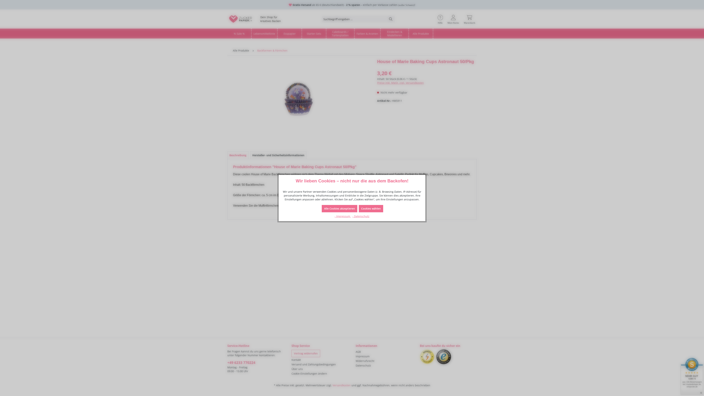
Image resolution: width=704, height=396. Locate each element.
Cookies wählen (371, 208)
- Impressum (343, 216)
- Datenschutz (360, 216)
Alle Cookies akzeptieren (339, 208)
